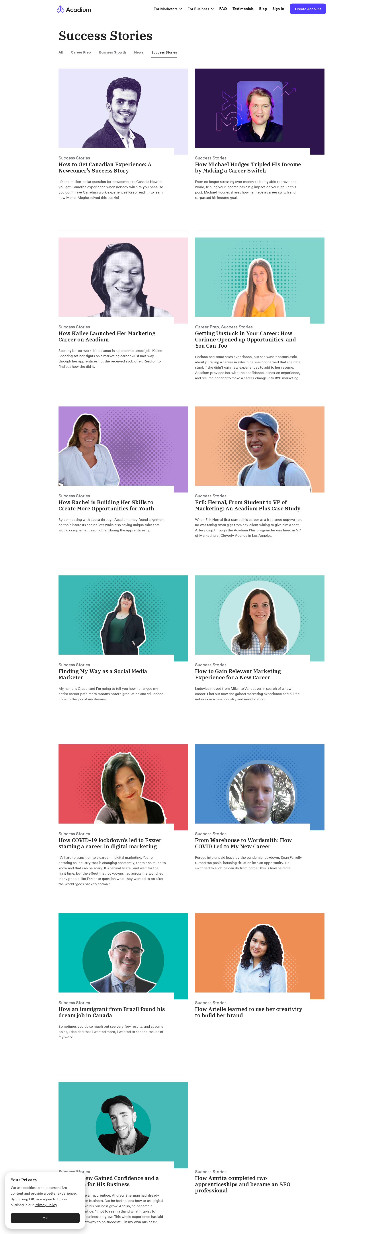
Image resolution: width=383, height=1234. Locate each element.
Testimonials (243, 8)
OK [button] (45, 1218)
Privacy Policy (46, 1205)
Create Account (308, 9)
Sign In (278, 8)
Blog (263, 8)
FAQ (223, 8)
